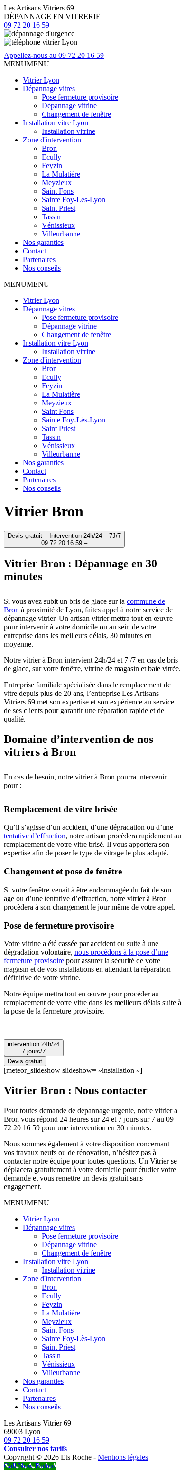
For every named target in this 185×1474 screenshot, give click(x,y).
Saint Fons (58, 191)
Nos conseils (42, 268)
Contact (34, 251)
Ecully (51, 157)
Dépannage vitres (49, 88)
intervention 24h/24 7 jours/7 (34, 1048)
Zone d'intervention (52, 140)
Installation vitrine (68, 131)
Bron (49, 148)
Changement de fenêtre (76, 114)
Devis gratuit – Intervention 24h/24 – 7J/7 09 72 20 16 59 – (64, 539)
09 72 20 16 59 (26, 25)
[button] (26, 64)
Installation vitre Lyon (55, 123)
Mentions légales (123, 1457)
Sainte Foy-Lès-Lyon (73, 200)
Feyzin (52, 165)
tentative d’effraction (34, 836)
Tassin (51, 217)
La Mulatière (61, 174)
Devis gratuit (25, 1061)
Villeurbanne (61, 234)
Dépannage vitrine (69, 106)
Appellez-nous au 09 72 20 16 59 (54, 55)
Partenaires (39, 259)
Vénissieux (58, 225)
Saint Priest (58, 208)
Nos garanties (43, 242)
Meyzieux (57, 182)
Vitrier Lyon (41, 80)
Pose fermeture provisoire (80, 97)
